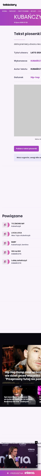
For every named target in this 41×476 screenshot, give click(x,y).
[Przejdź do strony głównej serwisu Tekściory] (9, 4)
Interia (4, 11)
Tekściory (12, 11)
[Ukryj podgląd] (36, 442)
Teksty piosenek (23, 11)
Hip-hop (33, 11)
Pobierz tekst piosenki (26, 148)
